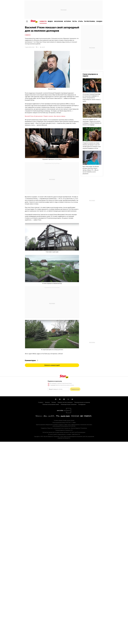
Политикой (53, 385)
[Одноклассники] (68, 399)
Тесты (74, 21)
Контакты (47, 402)
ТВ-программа (89, 21)
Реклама (54, 402)
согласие (54, 383)
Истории (67, 21)
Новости (43, 21)
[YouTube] (72, 399)
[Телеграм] (59, 399)
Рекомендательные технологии (68, 404)
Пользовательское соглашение (82, 402)
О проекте (40, 402)
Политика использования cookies (51, 404)
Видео (50, 21)
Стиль (80, 21)
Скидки (99, 21)
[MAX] (55, 399)
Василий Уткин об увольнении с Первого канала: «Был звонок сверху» (45, 116)
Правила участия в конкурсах (65, 402)
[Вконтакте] (64, 399)
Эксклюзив (58, 21)
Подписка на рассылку (55, 381)
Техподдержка (81, 404)
